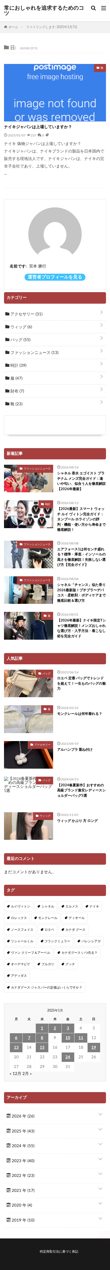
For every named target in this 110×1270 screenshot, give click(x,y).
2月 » (27, 1074)
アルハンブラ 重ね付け (75, 750)
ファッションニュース (33, 353)
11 (80, 1038)
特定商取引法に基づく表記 (59, 1251)
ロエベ (49, 929)
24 (67, 1057)
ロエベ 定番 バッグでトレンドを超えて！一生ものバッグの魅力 (81, 684)
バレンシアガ (91, 941)
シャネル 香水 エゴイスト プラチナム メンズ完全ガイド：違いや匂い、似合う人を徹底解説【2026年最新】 (81, 481)
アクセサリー (25, 314)
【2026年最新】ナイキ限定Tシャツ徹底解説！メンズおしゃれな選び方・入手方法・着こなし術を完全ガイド (81, 628)
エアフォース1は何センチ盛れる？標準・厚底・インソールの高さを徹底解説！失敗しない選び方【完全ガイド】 (81, 557)
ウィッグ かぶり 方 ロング (77, 821)
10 (67, 1038)
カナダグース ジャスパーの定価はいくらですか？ (46, 987)
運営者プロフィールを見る (55, 277)
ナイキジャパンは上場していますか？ (38, 127)
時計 (17, 366)
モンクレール (47, 918)
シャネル (47, 906)
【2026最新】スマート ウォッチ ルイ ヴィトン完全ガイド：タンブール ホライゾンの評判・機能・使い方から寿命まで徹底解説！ (81, 519)
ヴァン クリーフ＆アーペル (30, 952)
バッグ (19, 340)
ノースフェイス (22, 929)
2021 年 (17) (22, 1191)
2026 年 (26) (22, 1116)
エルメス (71, 906)
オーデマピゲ (20, 964)
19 (93, 1048)
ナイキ (94, 906)
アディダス (19, 975)
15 (42, 1048)
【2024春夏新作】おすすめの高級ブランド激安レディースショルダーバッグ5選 (81, 791)
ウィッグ (20, 327)
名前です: (18, 266)
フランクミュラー (57, 941)
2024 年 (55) (22, 1146)
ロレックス (19, 918)
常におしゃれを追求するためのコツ (44, 10)
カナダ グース (75, 929)
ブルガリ (47, 964)
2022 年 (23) (22, 1176)
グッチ (70, 964)
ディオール (77, 918)
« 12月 (15, 1074)
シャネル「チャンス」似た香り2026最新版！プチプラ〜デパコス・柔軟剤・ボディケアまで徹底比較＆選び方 (81, 592)
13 (16, 1048)
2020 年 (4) (21, 1205)
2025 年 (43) (22, 1131)
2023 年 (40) (22, 1161)
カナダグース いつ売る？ (79, 952)
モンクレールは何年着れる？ (79, 714)
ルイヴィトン (20, 906)
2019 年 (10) (22, 1220)
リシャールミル (22, 941)
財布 (16, 391)
